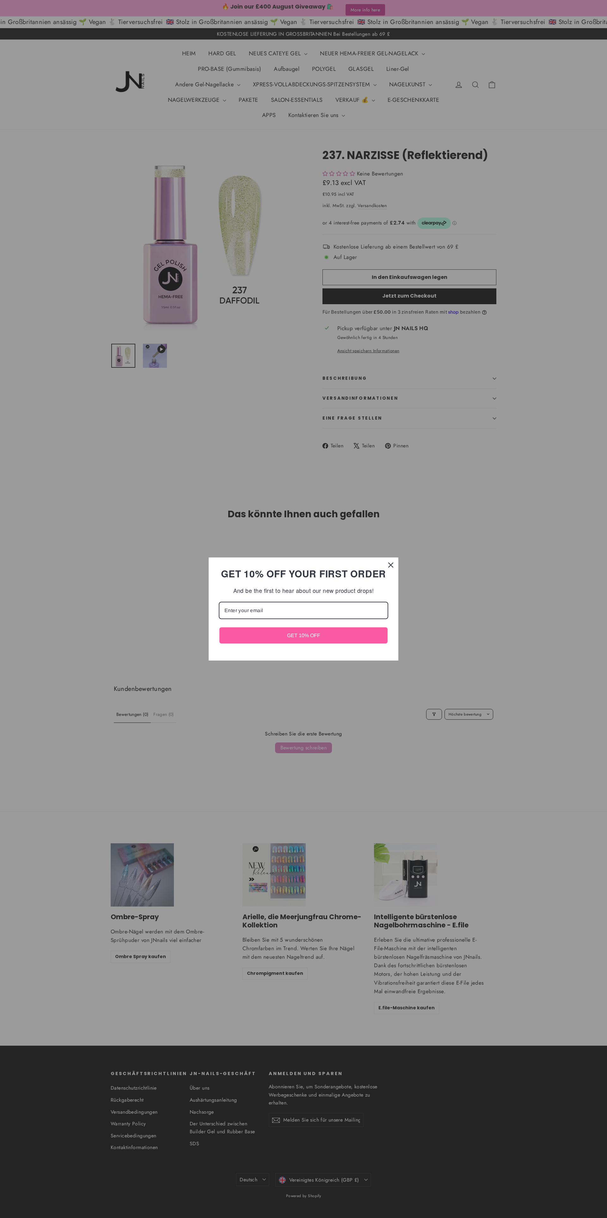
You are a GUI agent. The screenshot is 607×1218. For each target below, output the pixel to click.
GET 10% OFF (303, 635)
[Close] (390, 565)
